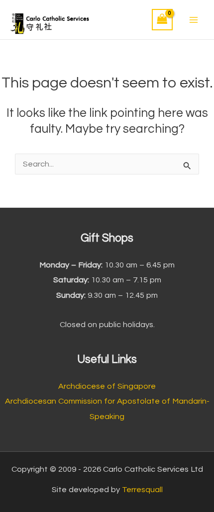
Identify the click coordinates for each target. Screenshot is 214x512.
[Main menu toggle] (193, 19)
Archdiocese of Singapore (107, 386)
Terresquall (142, 490)
